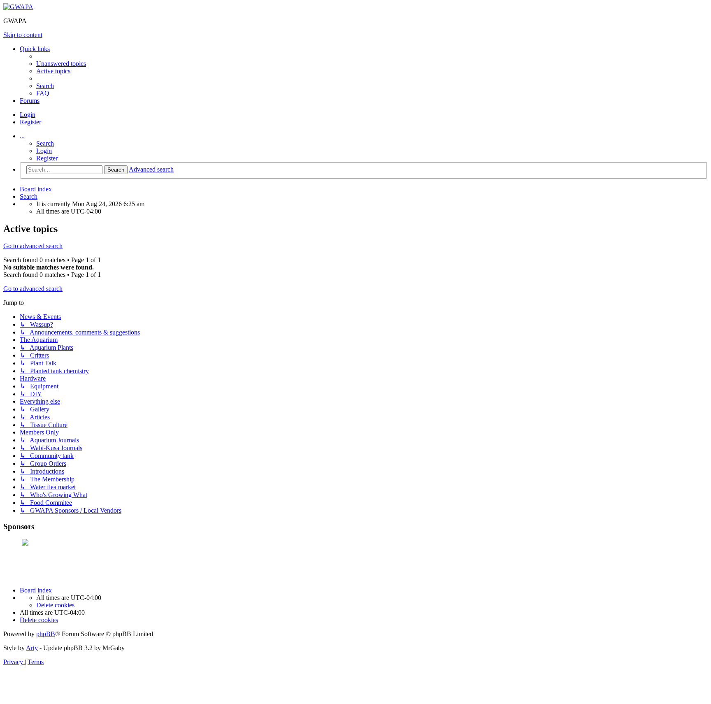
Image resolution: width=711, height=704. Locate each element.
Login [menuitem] (27, 114)
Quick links (35, 48)
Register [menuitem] (30, 121)
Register (47, 158)
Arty (32, 647)
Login (44, 150)
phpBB (45, 633)
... (22, 135)
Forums (30, 100)
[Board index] (18, 6)
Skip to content (22, 34)
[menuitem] (61, 63)
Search (45, 143)
